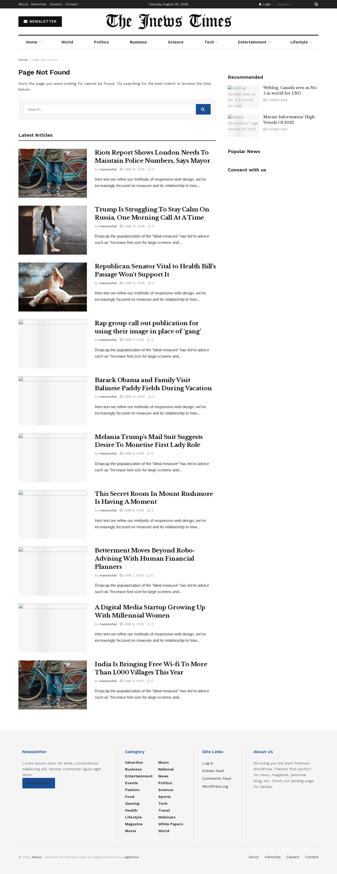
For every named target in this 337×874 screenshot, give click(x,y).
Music (163, 762)
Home (31, 42)
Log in (207, 763)
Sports (164, 796)
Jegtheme (131, 857)
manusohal (108, 169)
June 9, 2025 (133, 453)
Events (131, 783)
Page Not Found (44, 60)
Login (266, 4)
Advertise (38, 4)
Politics (101, 42)
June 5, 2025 (133, 681)
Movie (130, 831)
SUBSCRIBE (39, 783)
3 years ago (277, 100)
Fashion (132, 790)
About (23, 4)
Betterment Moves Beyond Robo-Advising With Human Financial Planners (145, 558)
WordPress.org (215, 786)
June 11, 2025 (133, 340)
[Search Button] (315, 4)
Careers (55, 4)
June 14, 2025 (133, 169)
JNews (36, 857)
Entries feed (213, 771)
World (67, 42)
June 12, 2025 (133, 283)
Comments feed (216, 778)
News (163, 776)
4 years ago (277, 129)
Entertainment (252, 42)
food (129, 796)
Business (138, 42)
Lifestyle (299, 42)
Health (131, 810)
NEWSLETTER (42, 21)
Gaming (132, 803)
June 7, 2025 (132, 575)
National (166, 769)
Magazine (134, 824)
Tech (209, 42)
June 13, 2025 (133, 226)
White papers (170, 824)
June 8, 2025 (133, 510)
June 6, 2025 (133, 624)
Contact (71, 4)
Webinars (167, 817)
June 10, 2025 (133, 396)
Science (176, 42)
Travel (164, 810)
